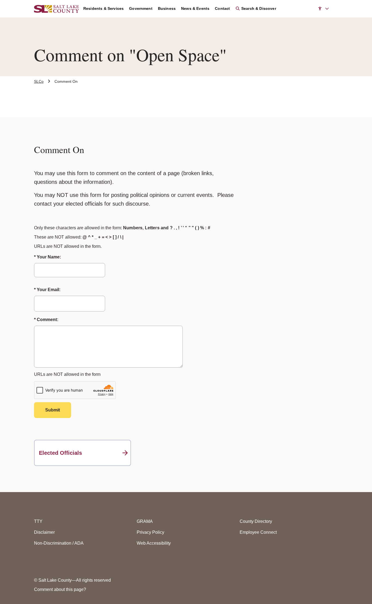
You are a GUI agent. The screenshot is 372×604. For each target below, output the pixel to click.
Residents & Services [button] (103, 8)
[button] (323, 8)
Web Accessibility (154, 543)
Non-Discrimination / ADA (59, 543)
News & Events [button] (195, 8)
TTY (38, 521)
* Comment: (46, 319)
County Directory (256, 521)
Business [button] (167, 8)
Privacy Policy (150, 532)
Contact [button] (222, 8)
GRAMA (145, 521)
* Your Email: (47, 289)
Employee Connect (258, 532)
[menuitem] (106, 8)
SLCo (39, 81)
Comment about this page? (60, 589)
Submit (52, 410)
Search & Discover (258, 8)
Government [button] (141, 8)
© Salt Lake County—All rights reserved (72, 580)
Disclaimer (44, 532)
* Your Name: (47, 257)
